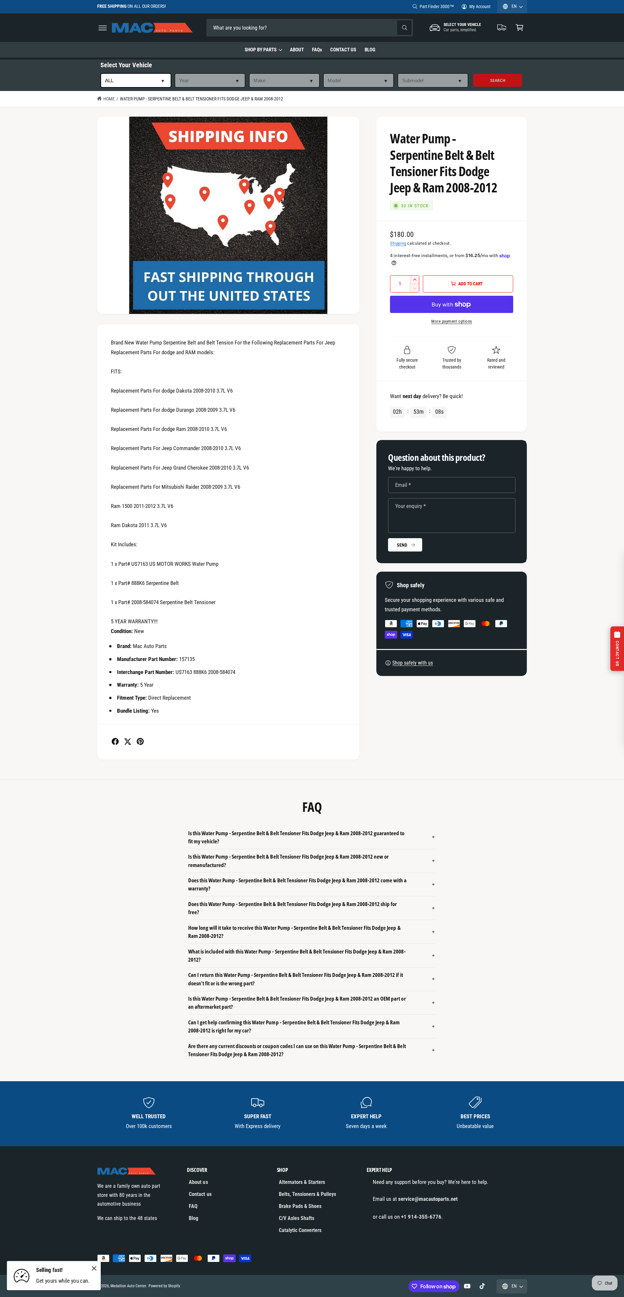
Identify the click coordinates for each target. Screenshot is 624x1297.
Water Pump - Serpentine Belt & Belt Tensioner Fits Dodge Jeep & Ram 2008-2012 (201, 98)
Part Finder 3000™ (437, 6)
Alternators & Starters (302, 1182)
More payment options (451, 321)
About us (198, 1182)
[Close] (94, 1268)
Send (402, 545)
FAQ (193, 1206)
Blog (193, 1218)
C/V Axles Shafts (296, 1218)
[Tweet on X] (127, 741)
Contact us (200, 1194)
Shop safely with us (412, 663)
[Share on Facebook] (115, 741)
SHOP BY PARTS (261, 50)
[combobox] (251, 28)
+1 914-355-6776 (421, 1216)
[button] (102, 28)
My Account (479, 6)
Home (109, 98)
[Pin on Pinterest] (140, 741)
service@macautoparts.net (427, 1199)
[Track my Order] (502, 28)
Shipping (398, 243)
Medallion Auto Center (128, 1286)
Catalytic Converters (300, 1230)
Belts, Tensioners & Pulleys (307, 1194)
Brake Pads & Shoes (300, 1206)
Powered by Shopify (164, 1286)
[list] (312, 1113)
